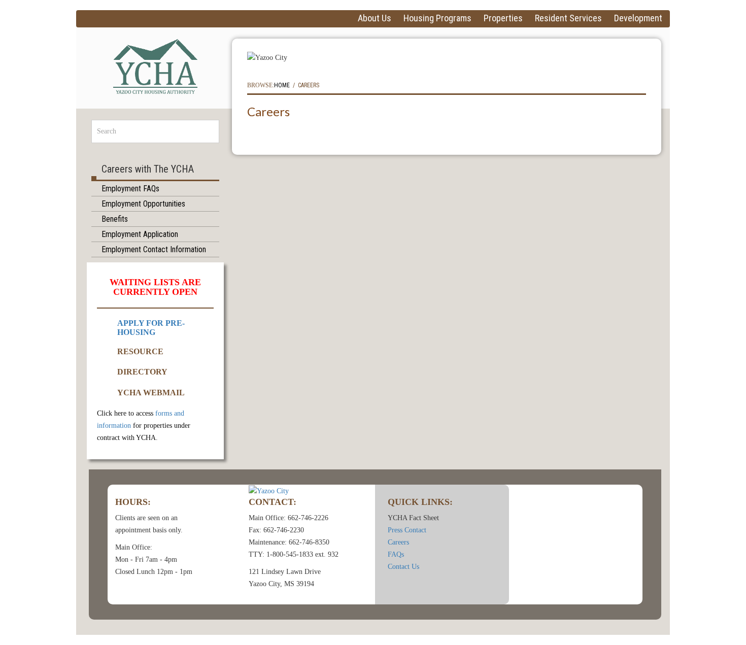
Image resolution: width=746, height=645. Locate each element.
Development (638, 18)
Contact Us (403, 566)
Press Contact (407, 530)
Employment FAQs (130, 188)
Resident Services (568, 18)
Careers (398, 542)
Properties (503, 18)
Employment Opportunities (143, 204)
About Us (374, 18)
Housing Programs (437, 18)
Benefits (114, 219)
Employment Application (139, 234)
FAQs (396, 554)
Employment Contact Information (153, 249)
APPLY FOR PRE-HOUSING (151, 327)
